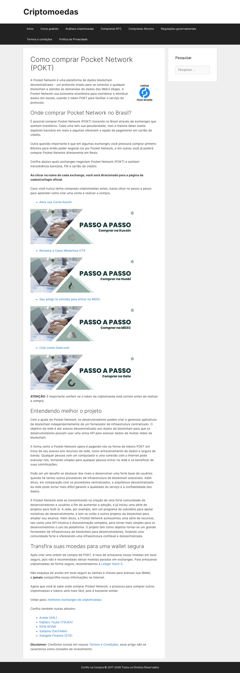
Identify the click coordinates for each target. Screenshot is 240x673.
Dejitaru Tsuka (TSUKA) (56, 622)
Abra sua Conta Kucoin (55, 202)
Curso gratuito (50, 28)
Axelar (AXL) (48, 617)
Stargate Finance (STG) (55, 635)
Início (30, 28)
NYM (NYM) (47, 626)
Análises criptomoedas (80, 28)
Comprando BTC (111, 28)
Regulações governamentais (178, 28)
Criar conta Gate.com (54, 348)
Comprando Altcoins (141, 28)
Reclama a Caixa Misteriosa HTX (62, 250)
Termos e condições (39, 39)
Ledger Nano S (111, 564)
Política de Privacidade (73, 39)
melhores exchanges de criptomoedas (75, 599)
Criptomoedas (50, 12)
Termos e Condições (103, 644)
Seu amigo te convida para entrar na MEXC (69, 299)
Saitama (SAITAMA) (53, 631)
